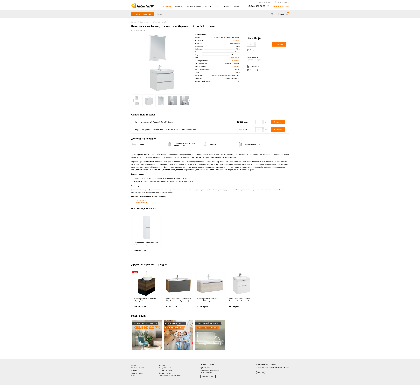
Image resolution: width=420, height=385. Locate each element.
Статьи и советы (137, 373)
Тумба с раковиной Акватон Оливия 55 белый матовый (239, 300)
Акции (226, 6)
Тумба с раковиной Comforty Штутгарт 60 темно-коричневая (146, 300)
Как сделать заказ (165, 368)
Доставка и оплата (194, 6)
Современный (234, 58)
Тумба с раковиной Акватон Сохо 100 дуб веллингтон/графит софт (178, 300)
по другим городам (140, 202)
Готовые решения (212, 6)
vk (258, 372)
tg (263, 372)
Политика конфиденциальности (170, 375)
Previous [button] (133, 63)
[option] (160, 62)
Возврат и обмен (165, 373)
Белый (237, 52)
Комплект (236, 40)
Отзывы (236, 6)
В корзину (279, 44)
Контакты (178, 6)
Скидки (168, 6)
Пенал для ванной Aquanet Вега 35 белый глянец (146, 244)
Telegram (207, 368)
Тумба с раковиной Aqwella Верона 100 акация (207, 300)
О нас (133, 375)
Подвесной (236, 61)
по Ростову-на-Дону (141, 200)
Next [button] (188, 63)
